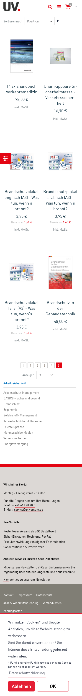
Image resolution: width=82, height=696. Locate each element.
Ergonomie (10, 409)
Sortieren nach (12, 21)
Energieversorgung (15, 444)
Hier (6, 579)
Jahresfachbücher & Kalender (22, 421)
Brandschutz (11, 404)
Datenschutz (44, 595)
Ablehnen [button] (21, 686)
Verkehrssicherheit (15, 438)
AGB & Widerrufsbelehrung (20, 603)
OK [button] (53, 686)
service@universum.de (28, 509)
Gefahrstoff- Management (20, 415)
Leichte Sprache (13, 427)
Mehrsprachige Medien (18, 432)
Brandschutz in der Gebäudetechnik (60, 308)
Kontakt (8, 595)
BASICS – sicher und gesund (21, 398)
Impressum (25, 595)
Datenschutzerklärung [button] (27, 673)
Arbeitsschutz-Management (21, 392)
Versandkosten (52, 603)
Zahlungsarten (12, 611)
